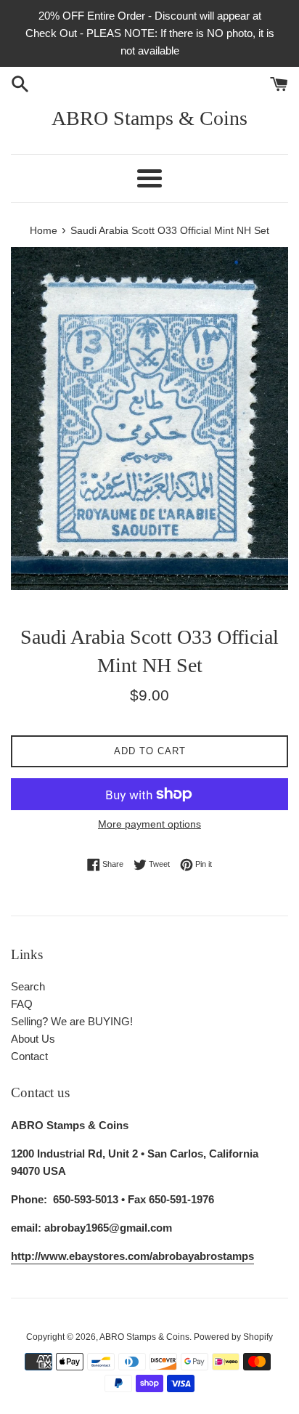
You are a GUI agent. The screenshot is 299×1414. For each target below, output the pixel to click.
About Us (33, 1039)
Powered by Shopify (233, 1337)
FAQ (22, 1004)
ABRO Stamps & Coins (149, 118)
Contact (29, 1056)
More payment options (149, 824)
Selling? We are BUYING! (72, 1021)
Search (28, 986)
